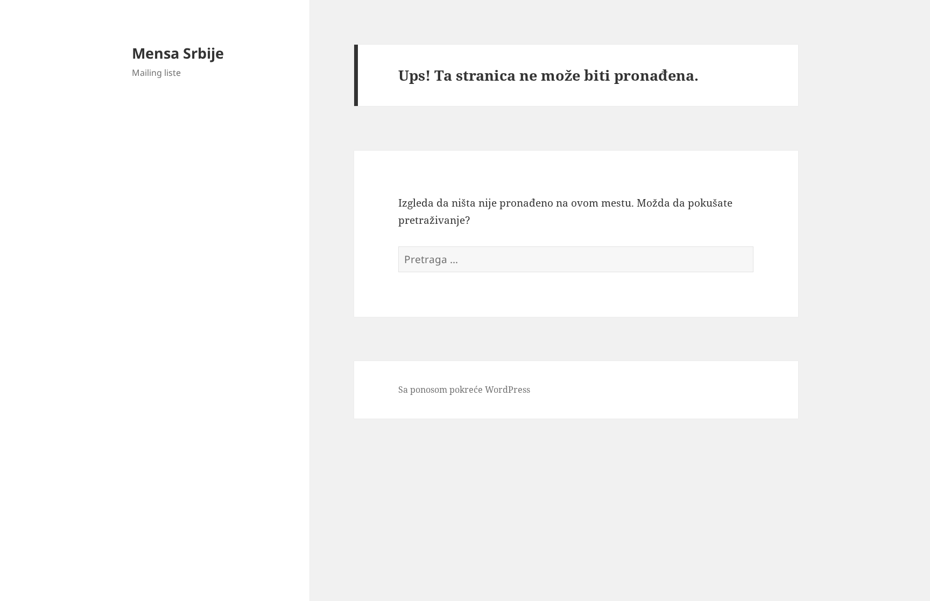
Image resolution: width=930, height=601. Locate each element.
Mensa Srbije (178, 53)
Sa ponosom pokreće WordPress (464, 389)
